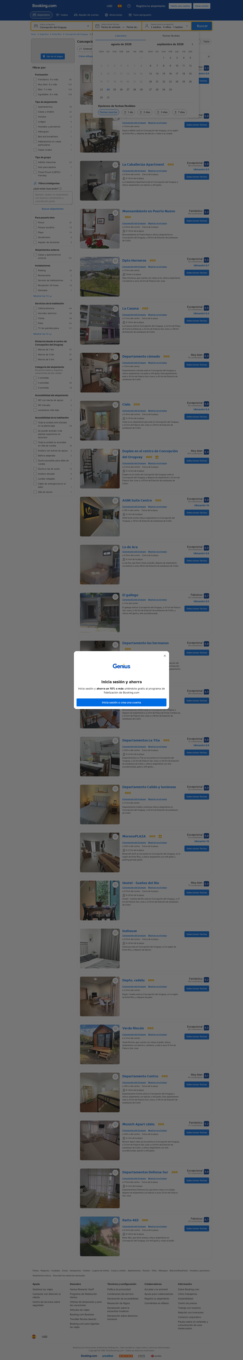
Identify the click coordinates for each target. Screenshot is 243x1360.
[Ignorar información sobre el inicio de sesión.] (165, 656)
